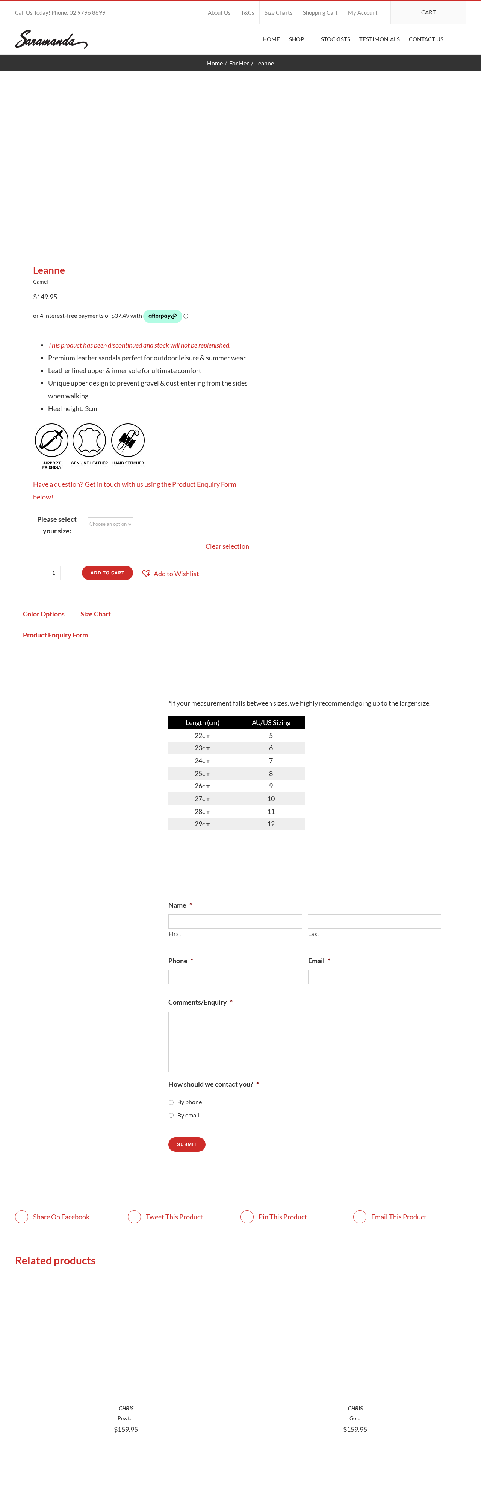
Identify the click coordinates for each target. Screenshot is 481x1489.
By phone (189, 1101)
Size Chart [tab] (95, 614)
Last (314, 934)
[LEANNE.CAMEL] (123, 167)
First (175, 934)
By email (188, 1115)
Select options (109, 1334)
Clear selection (227, 546)
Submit (187, 1144)
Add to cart (107, 572)
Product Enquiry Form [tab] (55, 635)
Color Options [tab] (44, 614)
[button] (454, 39)
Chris (126, 1408)
